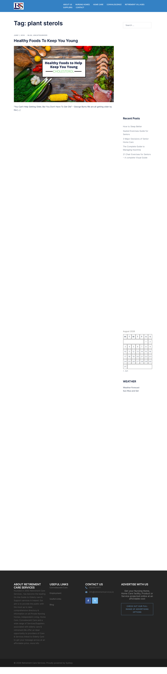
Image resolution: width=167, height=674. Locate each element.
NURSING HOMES (82, 4)
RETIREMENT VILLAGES (134, 4)
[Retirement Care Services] (19, 6)
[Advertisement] (137, 72)
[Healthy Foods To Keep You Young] (64, 74)
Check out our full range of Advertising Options (137, 609)
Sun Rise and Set (131, 391)
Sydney (69, 663)
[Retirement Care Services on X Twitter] (95, 601)
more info (34, 643)
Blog (30, 35)
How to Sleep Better (132, 126)
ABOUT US (67, 4)
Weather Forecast (131, 387)
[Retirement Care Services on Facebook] (88, 601)
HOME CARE (98, 4)
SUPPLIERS (67, 7)
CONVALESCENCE (114, 4)
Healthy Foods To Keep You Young (46, 40)
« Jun (125, 371)
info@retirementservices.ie (101, 592)
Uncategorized (40, 35)
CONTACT (80, 7)
